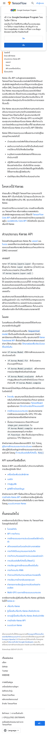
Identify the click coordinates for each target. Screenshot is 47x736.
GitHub (5, 667)
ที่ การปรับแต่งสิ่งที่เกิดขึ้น (29, 452)
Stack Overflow (8, 695)
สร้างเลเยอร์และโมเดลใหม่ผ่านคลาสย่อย (23, 546)
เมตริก (10, 479)
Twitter (5, 671)
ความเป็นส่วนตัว (17, 713)
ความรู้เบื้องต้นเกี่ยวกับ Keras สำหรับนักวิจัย (25, 616)
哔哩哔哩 (5, 675)
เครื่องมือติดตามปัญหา (10, 687)
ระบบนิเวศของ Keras (17, 503)
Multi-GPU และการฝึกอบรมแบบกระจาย (24, 592)
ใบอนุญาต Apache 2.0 (10, 639)
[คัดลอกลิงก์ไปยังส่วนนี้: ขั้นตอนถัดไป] (21, 514)
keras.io (10, 601)
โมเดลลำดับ (12, 529)
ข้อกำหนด (5, 713)
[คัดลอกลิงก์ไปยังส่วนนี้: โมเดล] (11, 317)
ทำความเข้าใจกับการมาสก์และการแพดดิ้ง (24, 575)
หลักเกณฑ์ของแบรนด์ (10, 699)
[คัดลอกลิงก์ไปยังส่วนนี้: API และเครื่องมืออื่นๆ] (28, 460)
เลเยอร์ (35, 241)
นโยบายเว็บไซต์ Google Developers (20, 642)
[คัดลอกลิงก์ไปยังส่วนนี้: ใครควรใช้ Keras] (26, 186)
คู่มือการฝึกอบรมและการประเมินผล (17, 446)
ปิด (23, 38)
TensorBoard (37, 403)
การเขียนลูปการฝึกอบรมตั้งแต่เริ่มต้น (22, 565)
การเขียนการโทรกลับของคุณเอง (21, 580)
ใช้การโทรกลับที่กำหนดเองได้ (32, 406)
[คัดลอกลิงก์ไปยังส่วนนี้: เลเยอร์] (12, 258)
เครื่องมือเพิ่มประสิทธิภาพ (18, 474)
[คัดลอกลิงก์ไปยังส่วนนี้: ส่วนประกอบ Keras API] (35, 234)
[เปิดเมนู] (4, 3)
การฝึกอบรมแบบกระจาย (17, 411)
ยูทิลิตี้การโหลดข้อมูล (15, 488)
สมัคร (40, 723)
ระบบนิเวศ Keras (14, 625)
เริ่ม (23, 45)
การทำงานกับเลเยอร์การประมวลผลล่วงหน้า (25, 556)
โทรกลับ (10, 396)
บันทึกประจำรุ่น (7, 691)
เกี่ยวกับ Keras (13, 606)
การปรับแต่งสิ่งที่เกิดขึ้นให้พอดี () (21, 560)
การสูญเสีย (12, 484)
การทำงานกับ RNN (15, 570)
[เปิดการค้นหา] (32, 3)
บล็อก (4, 662)
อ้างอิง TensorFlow (9, 704)
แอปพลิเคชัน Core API (17, 221)
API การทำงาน (13, 533)
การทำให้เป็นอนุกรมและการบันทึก (21, 551)
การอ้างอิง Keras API (11, 497)
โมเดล (4, 244)
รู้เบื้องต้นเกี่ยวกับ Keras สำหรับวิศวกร (23, 611)
